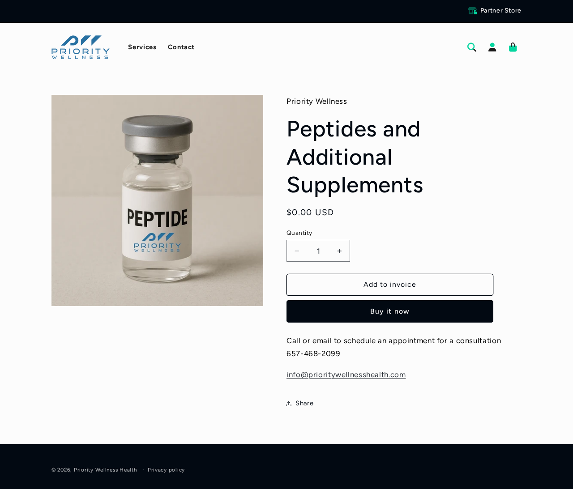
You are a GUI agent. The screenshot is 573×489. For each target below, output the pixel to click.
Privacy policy (166, 470)
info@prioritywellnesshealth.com (346, 374)
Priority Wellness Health (105, 470)
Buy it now (390, 311)
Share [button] (304, 403)
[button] (472, 47)
